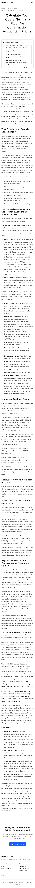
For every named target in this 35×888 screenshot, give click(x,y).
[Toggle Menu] (32, 2)
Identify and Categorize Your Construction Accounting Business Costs (16, 56)
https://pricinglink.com (24, 632)
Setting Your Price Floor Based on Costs (16, 63)
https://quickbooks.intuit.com (19, 694)
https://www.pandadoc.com (11, 684)
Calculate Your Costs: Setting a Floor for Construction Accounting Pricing (17, 46)
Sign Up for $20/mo (17, 844)
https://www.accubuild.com (11, 699)
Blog (2, 866)
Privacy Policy (23, 870)
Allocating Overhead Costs (14, 60)
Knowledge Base (6, 868)
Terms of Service (24, 868)
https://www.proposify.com (11, 686)
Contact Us (22, 866)
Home (3, 8)
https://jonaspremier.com (10, 701)
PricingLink (8, 856)
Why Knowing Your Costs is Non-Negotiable (16, 50)
